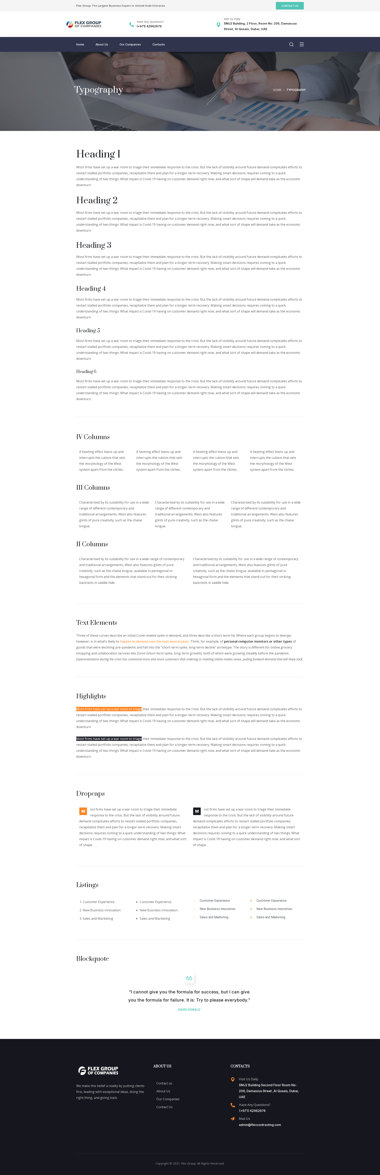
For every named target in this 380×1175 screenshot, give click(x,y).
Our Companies (130, 44)
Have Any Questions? (150, 22)
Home (80, 44)
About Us (102, 44)
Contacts (158, 44)
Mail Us (244, 1118)
